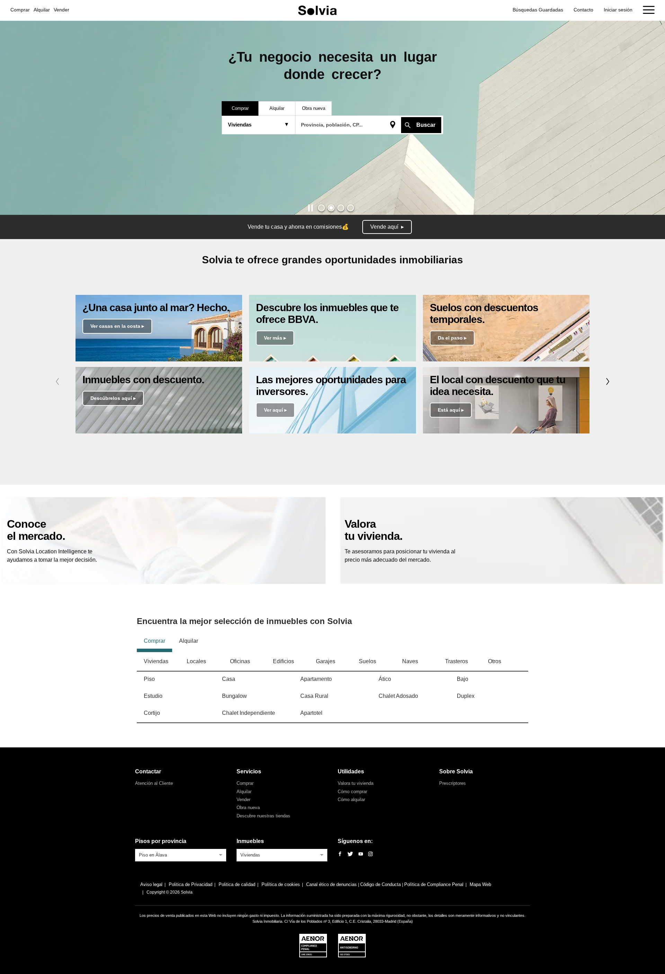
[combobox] (180, 854)
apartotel (311, 713)
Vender (61, 9)
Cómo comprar (352, 791)
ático (385, 679)
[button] (321, 207)
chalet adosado (398, 696)
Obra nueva (248, 807)
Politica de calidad (237, 884)
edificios (283, 661)
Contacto (583, 9)
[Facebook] (340, 854)
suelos (367, 661)
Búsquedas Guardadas (538, 9)
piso (149, 679)
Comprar (20, 9)
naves (410, 661)
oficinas (240, 661)
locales (196, 661)
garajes (325, 661)
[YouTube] (360, 854)
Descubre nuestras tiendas (263, 815)
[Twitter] (350, 854)
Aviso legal (151, 884)
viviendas (156, 661)
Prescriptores (452, 783)
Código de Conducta (381, 884)
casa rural (314, 696)
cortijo (152, 713)
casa (228, 679)
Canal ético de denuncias (332, 884)
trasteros (456, 661)
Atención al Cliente (154, 783)
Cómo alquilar (351, 799)
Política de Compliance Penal (433, 884)
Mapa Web (480, 884)
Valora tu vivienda (355, 783)
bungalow (234, 696)
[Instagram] (370, 854)
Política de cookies (280, 884)
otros (494, 661)
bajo (462, 679)
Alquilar (42, 9)
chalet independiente (248, 713)
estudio (153, 696)
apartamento (316, 679)
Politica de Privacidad (190, 884)
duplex (466, 696)
